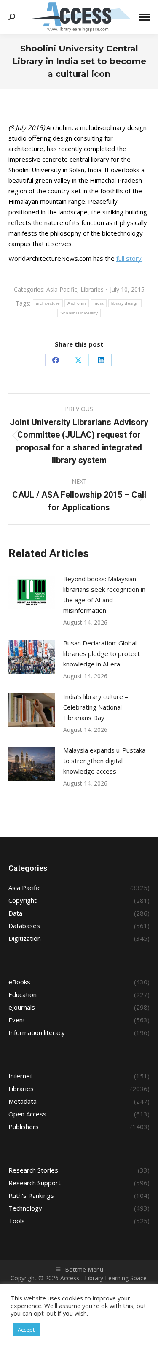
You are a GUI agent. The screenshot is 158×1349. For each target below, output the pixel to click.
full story (129, 258)
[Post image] (31, 592)
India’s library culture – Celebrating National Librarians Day (95, 707)
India (99, 303)
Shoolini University (79, 313)
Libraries (92, 289)
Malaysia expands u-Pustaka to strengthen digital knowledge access (104, 760)
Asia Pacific (61, 289)
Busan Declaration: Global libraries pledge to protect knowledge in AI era (101, 653)
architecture (48, 303)
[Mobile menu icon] (144, 17)
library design (125, 303)
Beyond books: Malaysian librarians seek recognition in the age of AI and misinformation (104, 594)
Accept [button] (26, 1329)
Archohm (76, 303)
